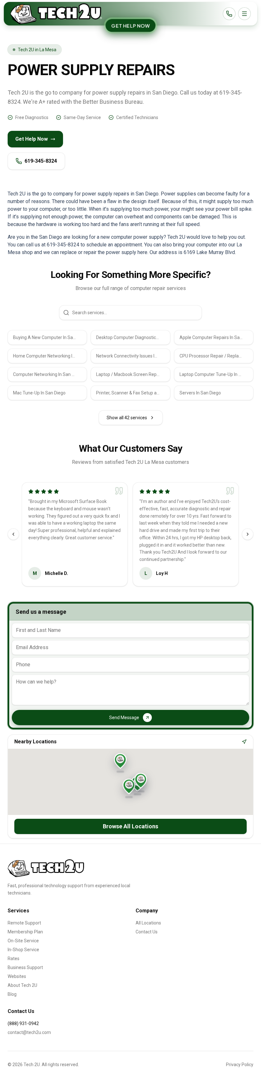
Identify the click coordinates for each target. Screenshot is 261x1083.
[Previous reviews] (13, 534)
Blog (12, 994)
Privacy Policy (239, 1064)
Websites (17, 976)
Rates (13, 958)
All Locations (148, 922)
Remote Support (24, 922)
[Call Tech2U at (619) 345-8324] (229, 13)
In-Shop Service (23, 949)
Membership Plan (25, 931)
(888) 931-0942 (23, 1023)
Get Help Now (31, 139)
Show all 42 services (127, 417)
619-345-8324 (41, 161)
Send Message (124, 717)
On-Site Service (23, 940)
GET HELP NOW (130, 26)
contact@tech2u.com (29, 1032)
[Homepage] (56, 13)
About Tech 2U (22, 985)
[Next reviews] (247, 534)
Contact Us (147, 931)
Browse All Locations (130, 826)
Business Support (25, 967)
